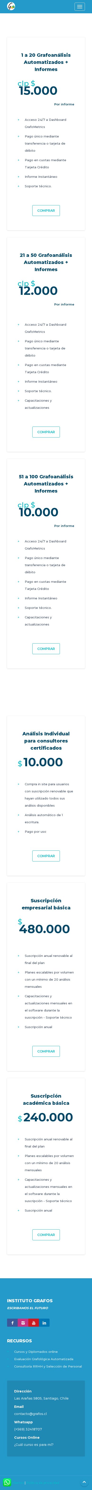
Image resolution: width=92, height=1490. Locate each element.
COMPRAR (46, 210)
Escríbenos (15, 1483)
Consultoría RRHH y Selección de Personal (48, 1366)
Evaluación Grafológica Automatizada (43, 1359)
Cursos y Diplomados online (36, 1352)
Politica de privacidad (42, 1483)
